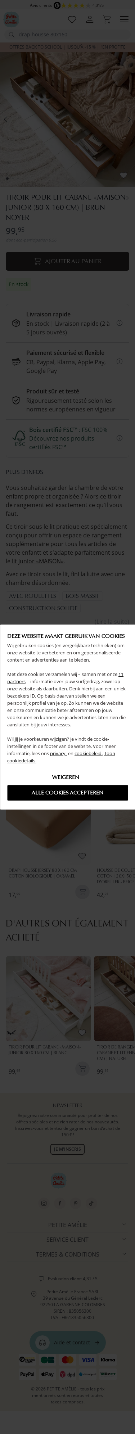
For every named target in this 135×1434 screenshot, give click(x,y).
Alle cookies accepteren (68, 792)
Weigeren (66, 777)
